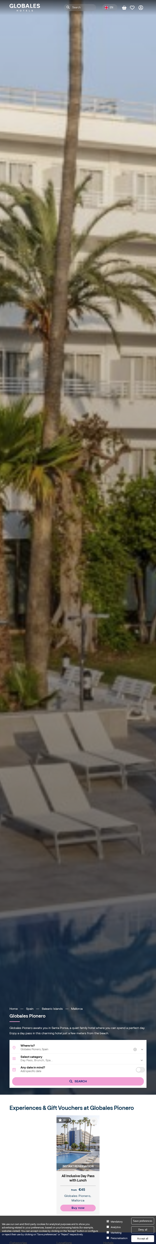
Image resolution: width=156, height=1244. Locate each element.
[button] (78, 1060)
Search (81, 1081)
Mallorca (77, 1009)
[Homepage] (25, 7)
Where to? (28, 1045)
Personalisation (119, 1238)
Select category (31, 1056)
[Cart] (126, 7)
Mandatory (117, 1221)
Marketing (116, 1232)
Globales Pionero (77, 1196)
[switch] (140, 1069)
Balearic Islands (52, 1009)
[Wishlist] (134, 7)
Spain (29, 1009)
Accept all (142, 1238)
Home (14, 1009)
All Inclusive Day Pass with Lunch (78, 1178)
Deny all (142, 1229)
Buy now (78, 1208)
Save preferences (142, 1220)
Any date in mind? (33, 1067)
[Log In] (142, 7)
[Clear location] (135, 1049)
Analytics (116, 1227)
